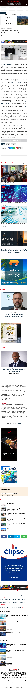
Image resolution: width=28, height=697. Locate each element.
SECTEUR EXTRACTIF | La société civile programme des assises (16, 627)
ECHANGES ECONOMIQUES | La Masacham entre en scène (16, 621)
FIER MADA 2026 (4, 403)
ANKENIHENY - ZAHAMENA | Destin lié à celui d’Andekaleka (16, 524)
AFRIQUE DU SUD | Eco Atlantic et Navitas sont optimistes (12, 602)
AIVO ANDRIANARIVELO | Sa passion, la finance (16, 513)
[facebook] (4, 536)
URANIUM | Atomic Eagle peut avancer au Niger (10, 607)
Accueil (2, 27)
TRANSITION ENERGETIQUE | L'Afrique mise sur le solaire (12, 595)
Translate (20, 14)
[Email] (19, 148)
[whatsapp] (24, 536)
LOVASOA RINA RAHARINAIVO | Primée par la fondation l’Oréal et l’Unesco (16, 508)
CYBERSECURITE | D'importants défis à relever (15, 632)
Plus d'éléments (24, 163)
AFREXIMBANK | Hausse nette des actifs (9, 605)
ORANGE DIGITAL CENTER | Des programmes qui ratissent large (16, 662)
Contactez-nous (19, 687)
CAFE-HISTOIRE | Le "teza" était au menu (10, 182)
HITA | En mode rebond (11, 528)
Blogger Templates (10, 688)
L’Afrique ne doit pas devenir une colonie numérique (14, 370)
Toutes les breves (10, 503)
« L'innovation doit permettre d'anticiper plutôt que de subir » (14, 315)
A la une (7, 144)
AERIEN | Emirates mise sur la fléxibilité (14, 656)
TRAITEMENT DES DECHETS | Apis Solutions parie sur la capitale (17, 518)
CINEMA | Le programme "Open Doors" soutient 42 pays (12, 599)
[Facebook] (9, 148)
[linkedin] (11, 536)
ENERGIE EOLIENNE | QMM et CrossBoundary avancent (15, 651)
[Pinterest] (17, 148)
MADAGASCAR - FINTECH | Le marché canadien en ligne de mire (13, 203)
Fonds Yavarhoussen (8, 64)
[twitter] (17, 536)
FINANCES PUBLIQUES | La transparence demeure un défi (13, 224)
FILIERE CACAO (4, 383)
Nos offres (12, 687)
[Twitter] (11, 148)
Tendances (6, 27)
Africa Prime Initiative (21, 66)
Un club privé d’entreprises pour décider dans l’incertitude (14, 251)
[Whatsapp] (14, 148)
